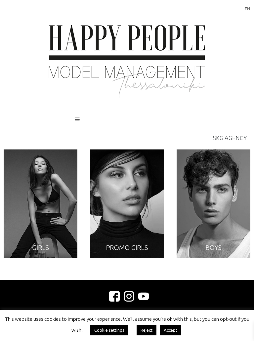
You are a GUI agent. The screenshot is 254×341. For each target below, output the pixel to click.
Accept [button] (170, 330)
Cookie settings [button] (109, 330)
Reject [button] (146, 330)
